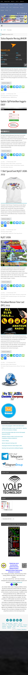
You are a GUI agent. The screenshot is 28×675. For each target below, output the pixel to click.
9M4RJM (4, 97)
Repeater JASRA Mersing (11, 97)
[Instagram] (24, 13)
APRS (7, 7)
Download (11, 4)
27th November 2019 (11, 93)
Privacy (6, 10)
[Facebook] (20, 13)
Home (2, 1)
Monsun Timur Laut (21, 366)
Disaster (14, 163)
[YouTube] (26, 13)
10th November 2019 (11, 292)
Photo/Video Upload (4, 4)
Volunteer (11, 167)
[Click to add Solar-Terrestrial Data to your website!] (14, 556)
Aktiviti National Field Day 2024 (9, 443)
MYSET (3, 233)
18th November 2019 (11, 161)
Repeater (16, 4)
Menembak (3, 7)
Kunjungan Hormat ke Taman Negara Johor (12, 445)
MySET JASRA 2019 (9, 233)
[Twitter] (18, 13)
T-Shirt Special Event (18, 233)
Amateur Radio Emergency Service (9, 366)
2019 (5, 30)
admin (3, 93)
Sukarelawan (5, 167)
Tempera (19, 629)
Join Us (17, 1)
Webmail (20, 4)
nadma (2, 367)
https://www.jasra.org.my (16, 582)
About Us (12, 1)
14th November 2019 (11, 229)
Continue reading (6, 83)
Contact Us (22, 1)
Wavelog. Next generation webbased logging (12, 448)
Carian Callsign (5, 440)
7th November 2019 (11, 362)
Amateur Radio (7, 1)
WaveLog (21, 7)
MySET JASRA (6, 237)
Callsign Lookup (16, 7)
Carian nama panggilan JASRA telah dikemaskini (13, 425)
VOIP (10, 7)
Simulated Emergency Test (14, 296)
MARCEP (2, 10)
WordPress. (24, 629)
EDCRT (3, 165)
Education (18, 294)
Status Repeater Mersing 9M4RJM (13, 38)
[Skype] (22, 13)
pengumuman (15, 95)
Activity (3, 95)
